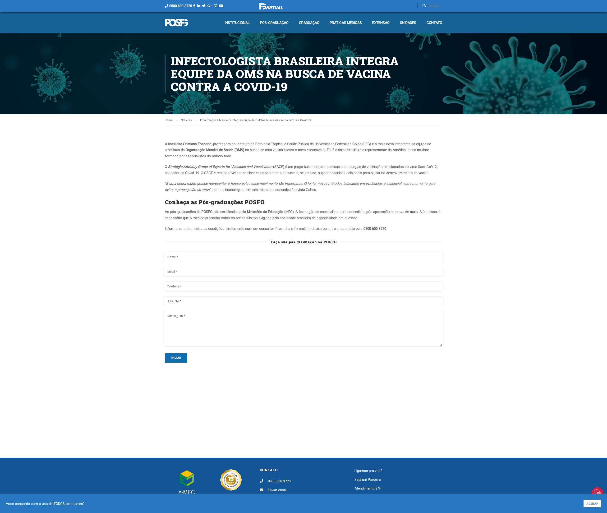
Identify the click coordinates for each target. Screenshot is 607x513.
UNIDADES (408, 23)
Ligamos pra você (368, 471)
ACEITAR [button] (592, 503)
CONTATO (434, 23)
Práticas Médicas (346, 23)
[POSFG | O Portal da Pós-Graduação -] (177, 24)
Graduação (309, 23)
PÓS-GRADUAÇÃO (274, 23)
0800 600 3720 (180, 6)
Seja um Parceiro (367, 479)
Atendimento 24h (367, 488)
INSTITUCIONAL (237, 23)
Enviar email (277, 490)
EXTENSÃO (381, 23)
